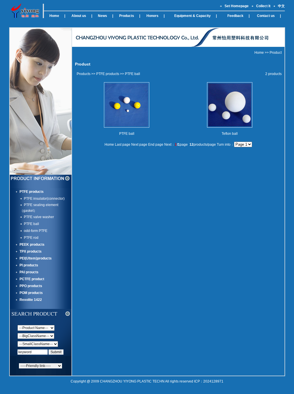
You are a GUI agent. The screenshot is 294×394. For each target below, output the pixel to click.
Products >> (86, 74)
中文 (280, 6)
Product (276, 53)
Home (259, 53)
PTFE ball (31, 224)
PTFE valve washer (39, 217)
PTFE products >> (110, 74)
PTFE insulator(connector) (44, 199)
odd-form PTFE (35, 231)
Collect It (262, 6)
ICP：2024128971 (208, 381)
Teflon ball (230, 134)
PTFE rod (31, 238)
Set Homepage (235, 6)
